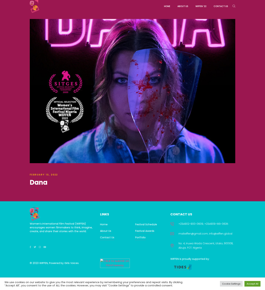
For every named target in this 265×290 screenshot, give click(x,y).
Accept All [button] (252, 283)
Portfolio (140, 237)
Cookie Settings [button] (231, 283)
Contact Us (107, 237)
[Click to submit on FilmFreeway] (115, 267)
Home (104, 224)
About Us (105, 231)
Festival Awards (144, 231)
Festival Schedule (146, 224)
